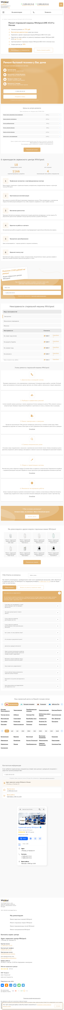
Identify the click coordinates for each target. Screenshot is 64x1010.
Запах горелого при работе (11, 360)
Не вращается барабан (10, 342)
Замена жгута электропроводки (10, 136)
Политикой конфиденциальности (47, 778)
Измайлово (17, 740)
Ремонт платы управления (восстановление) (13, 114)
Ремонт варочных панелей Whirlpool (21, 919)
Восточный (29, 736)
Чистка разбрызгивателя (8, 123)
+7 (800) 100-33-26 (43, 4)
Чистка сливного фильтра (8, 127)
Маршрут (24, 838)
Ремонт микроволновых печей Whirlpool (22, 926)
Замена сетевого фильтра (8, 132)
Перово (16, 744)
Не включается (8, 354)
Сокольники (4, 748)
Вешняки (16, 736)
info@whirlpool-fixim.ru (8, 954)
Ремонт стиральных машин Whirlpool (21, 922)
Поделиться (2, 985)
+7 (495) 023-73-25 (28, 4)
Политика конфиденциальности (31, 998)
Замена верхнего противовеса (9, 119)
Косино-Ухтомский (32, 740)
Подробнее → (56, 336)
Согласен (58, 1006)
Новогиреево (56, 740)
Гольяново (55, 736)
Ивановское (4, 740)
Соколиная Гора (56, 744)
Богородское (4, 736)
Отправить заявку (20, 96)
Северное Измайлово (42, 744)
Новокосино (4, 744)
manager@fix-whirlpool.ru (8, 958)
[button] (2, 704)
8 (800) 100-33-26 (6, 949)
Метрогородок (43, 740)
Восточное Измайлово (42, 736)
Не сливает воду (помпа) (10, 336)
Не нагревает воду (9, 348)
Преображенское (31, 744)
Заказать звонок (32, 516)
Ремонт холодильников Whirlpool (20, 929)
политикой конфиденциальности (39, 296)
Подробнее (32, 429)
